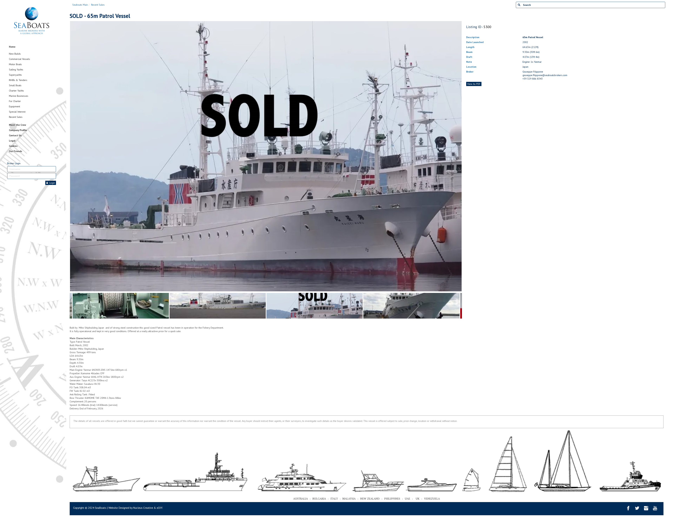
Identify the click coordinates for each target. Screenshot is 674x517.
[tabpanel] (314, 306)
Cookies (13, 146)
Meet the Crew (17, 124)
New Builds (15, 53)
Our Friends (15, 151)
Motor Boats (15, 64)
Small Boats (15, 85)
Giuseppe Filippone (533, 71)
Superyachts (15, 74)
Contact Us (15, 135)
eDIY (159, 507)
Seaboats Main (80, 4)
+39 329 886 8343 (533, 78)
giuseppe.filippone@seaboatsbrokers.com (545, 75)
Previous (71, 156)
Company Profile (18, 130)
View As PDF (473, 84)
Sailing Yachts (16, 69)
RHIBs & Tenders (18, 80)
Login (51, 182)
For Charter (15, 101)
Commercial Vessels (19, 59)
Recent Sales (15, 117)
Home (12, 46)
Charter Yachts (16, 90)
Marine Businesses (18, 95)
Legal (12, 140)
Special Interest (17, 111)
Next (460, 156)
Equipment (14, 106)
